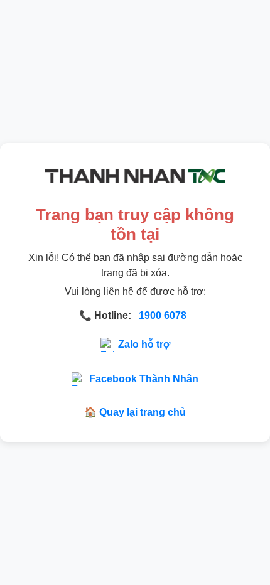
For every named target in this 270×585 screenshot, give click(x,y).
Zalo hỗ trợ (144, 344)
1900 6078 (162, 315)
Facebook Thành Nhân (143, 378)
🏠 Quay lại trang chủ (135, 412)
